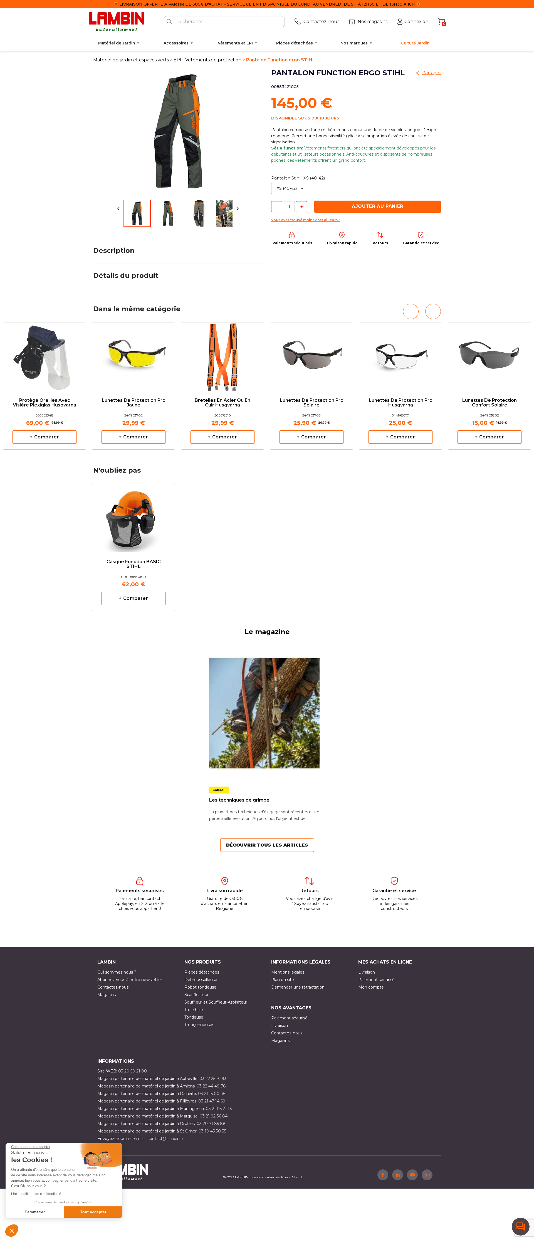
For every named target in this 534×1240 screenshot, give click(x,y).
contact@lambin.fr (165, 1138)
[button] (11, 1230)
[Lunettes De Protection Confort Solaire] (489, 355)
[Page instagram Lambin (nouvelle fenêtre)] (427, 1174)
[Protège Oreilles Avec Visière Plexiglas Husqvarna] (44, 355)
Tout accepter (93, 1212)
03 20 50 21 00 (132, 1071)
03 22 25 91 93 (212, 1078)
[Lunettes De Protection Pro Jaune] (133, 355)
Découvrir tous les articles (267, 845)
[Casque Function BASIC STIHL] (133, 517)
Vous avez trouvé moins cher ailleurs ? (305, 220)
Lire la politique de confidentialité (36, 1194)
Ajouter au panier (377, 206)
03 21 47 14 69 (211, 1101)
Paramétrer (35, 1212)
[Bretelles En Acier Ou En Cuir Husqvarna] (222, 355)
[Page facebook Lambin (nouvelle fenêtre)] (382, 1174)
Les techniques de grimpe (239, 800)
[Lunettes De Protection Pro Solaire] (311, 355)
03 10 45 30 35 (212, 1131)
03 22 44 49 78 (211, 1086)
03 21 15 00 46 (211, 1093)
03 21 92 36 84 (214, 1116)
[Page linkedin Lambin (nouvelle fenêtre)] (397, 1174)
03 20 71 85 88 (211, 1123)
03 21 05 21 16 (219, 1108)
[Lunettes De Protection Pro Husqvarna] (400, 355)
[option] (133, 386)
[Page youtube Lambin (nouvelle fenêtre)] (412, 1174)
